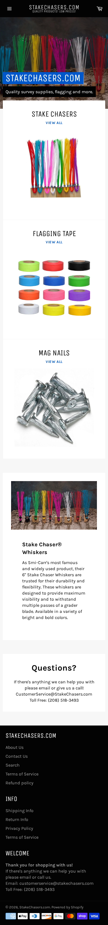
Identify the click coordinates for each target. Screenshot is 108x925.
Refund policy (20, 782)
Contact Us (17, 756)
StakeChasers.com (43, 78)
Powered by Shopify (67, 907)
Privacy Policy (19, 828)
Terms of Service (22, 774)
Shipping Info (20, 810)
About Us (15, 747)
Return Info (17, 819)
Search (13, 765)
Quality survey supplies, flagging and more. (49, 91)
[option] (54, 63)
